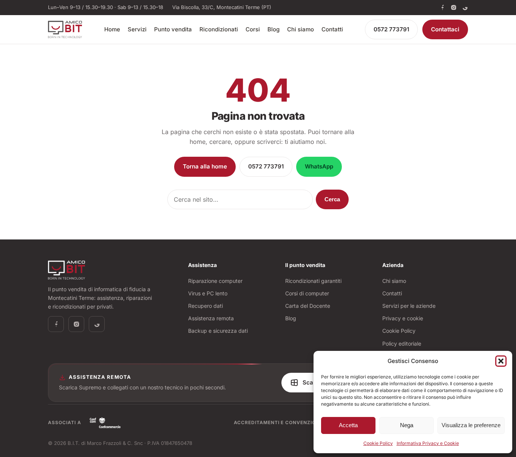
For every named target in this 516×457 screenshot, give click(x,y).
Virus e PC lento (207, 293)
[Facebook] (442, 8)
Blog (273, 29)
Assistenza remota (211, 318)
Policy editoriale (401, 343)
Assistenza (202, 265)
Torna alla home (205, 166)
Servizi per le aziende (409, 306)
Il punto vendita (305, 265)
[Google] (465, 8)
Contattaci (445, 29)
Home (112, 29)
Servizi (137, 29)
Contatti (332, 29)
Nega (406, 425)
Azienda (392, 265)
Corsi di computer (307, 293)
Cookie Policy (378, 443)
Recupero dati (205, 306)
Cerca (332, 199)
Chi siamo (300, 29)
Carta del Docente (307, 306)
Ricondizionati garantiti (313, 281)
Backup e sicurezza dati (218, 330)
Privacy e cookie (402, 318)
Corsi (253, 29)
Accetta (348, 425)
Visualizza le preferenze (471, 425)
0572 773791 (391, 29)
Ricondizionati (218, 29)
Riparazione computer (215, 281)
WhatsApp (319, 166)
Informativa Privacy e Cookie (428, 443)
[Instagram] (454, 8)
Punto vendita (173, 29)
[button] (501, 361)
